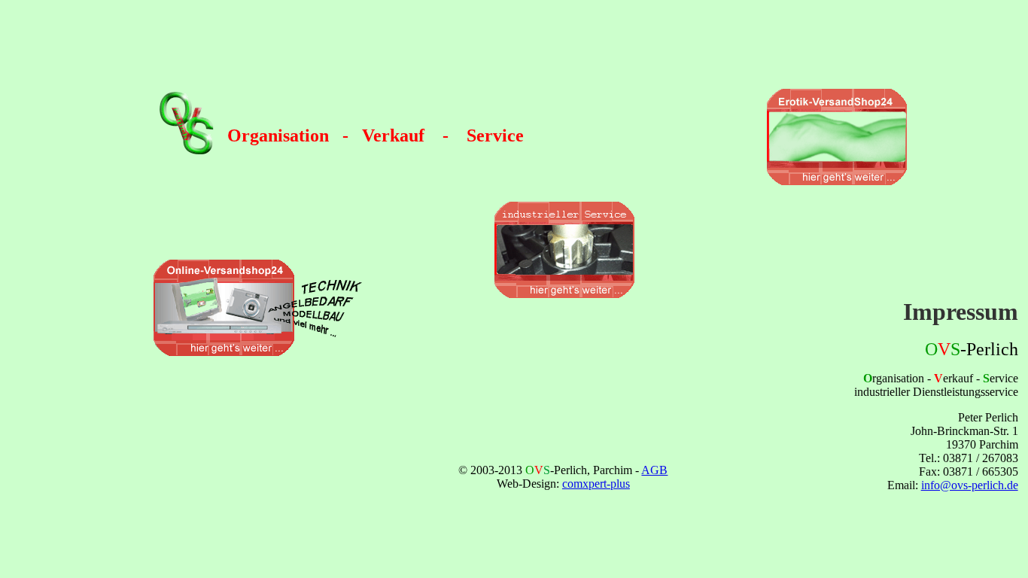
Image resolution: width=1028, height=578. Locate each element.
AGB (654, 470)
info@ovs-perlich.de (969, 485)
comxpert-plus (596, 483)
